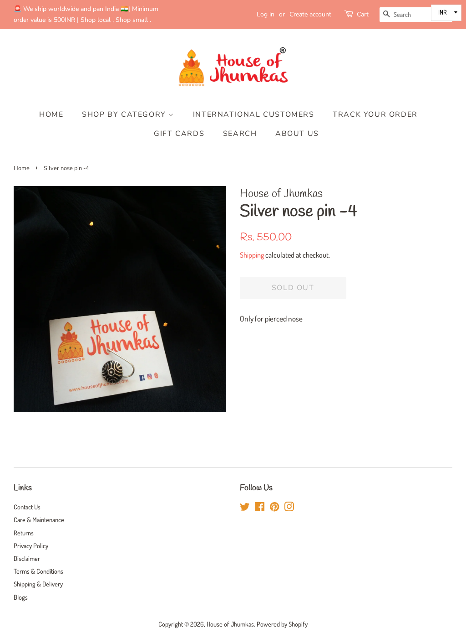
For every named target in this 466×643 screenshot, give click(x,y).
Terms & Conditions (38, 571)
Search (240, 134)
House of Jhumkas (230, 624)
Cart (363, 14)
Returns (24, 533)
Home (51, 114)
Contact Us (27, 507)
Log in (265, 14)
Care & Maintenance (39, 519)
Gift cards (179, 134)
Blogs (21, 597)
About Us (297, 134)
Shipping (252, 254)
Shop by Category (125, 114)
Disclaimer (27, 558)
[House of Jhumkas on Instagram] (289, 508)
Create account (310, 14)
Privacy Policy (31, 545)
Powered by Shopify (282, 624)
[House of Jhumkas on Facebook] (259, 508)
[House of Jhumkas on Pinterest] (274, 508)
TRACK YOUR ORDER (375, 114)
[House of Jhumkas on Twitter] (245, 508)
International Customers (253, 114)
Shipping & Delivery (38, 584)
